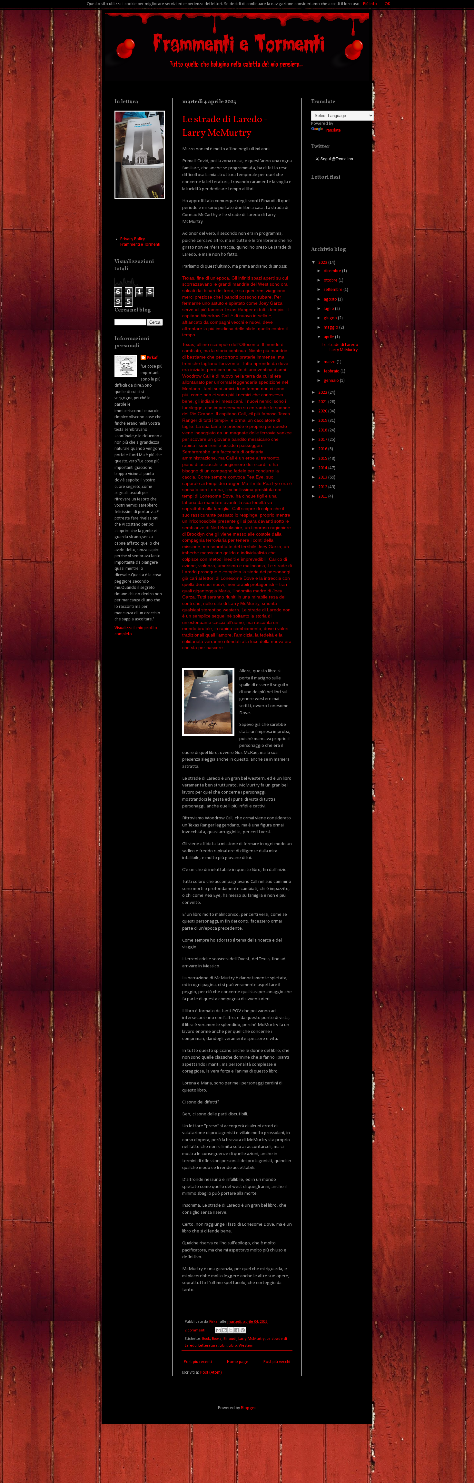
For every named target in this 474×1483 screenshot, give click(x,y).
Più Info (370, 4)
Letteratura (208, 1346)
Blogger (248, 1408)
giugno (331, 318)
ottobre (331, 280)
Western (246, 1346)
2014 (323, 468)
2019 (323, 420)
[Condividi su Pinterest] (243, 1330)
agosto (331, 299)
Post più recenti (198, 1361)
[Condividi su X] (230, 1330)
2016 (323, 449)
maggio (331, 327)
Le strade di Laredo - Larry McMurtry (225, 126)
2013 (323, 477)
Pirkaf (152, 357)
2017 (323, 439)
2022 (323, 392)
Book (206, 1339)
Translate (332, 130)
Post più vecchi (276, 1361)
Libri (223, 1346)
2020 (323, 411)
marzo (330, 362)
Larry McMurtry (251, 1339)
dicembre (333, 271)
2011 (323, 496)
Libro (233, 1346)
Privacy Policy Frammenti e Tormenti (140, 242)
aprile (329, 337)
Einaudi (229, 1339)
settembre (333, 289)
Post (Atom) (211, 1372)
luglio (329, 308)
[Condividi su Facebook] (236, 1330)
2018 (323, 430)
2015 (323, 458)
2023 (323, 262)
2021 (323, 402)
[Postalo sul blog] (224, 1330)
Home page (237, 1361)
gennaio (332, 380)
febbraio (332, 371)
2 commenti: (196, 1330)
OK (387, 4)
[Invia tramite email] (218, 1330)
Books (217, 1339)
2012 (323, 487)
